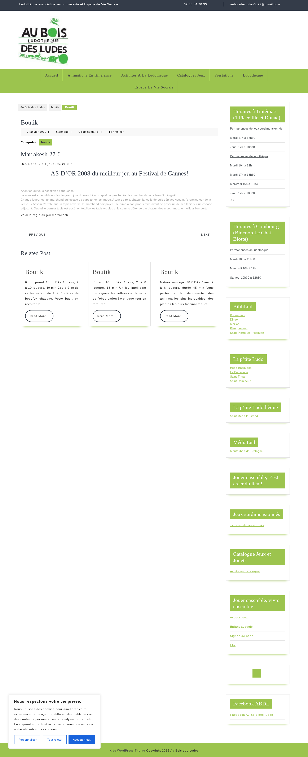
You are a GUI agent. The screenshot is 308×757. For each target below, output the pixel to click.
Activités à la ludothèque (144, 75)
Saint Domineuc (240, 381)
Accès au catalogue (245, 571)
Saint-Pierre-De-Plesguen (247, 332)
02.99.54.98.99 (195, 4)
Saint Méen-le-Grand (244, 416)
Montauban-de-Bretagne (246, 451)
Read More (39, 316)
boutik (55, 107)
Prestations (224, 75)
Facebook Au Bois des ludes (251, 714)
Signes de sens (241, 636)
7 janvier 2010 (36, 131)
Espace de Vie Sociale (154, 87)
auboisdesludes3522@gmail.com (255, 4)
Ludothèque (253, 75)
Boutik (34, 271)
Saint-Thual (237, 376)
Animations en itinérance (90, 75)
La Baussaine (239, 372)
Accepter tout (82, 739)
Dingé (234, 319)
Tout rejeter (54, 739)
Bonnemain (237, 315)
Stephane (62, 131)
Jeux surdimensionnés (247, 525)
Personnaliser (27, 739)
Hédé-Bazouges (240, 367)
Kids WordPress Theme (127, 750)
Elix (233, 645)
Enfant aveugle (241, 626)
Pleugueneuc (238, 328)
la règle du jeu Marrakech (48, 215)
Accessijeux (239, 617)
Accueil (51, 75)
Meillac (234, 324)
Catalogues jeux (191, 75)
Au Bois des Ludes (32, 107)
